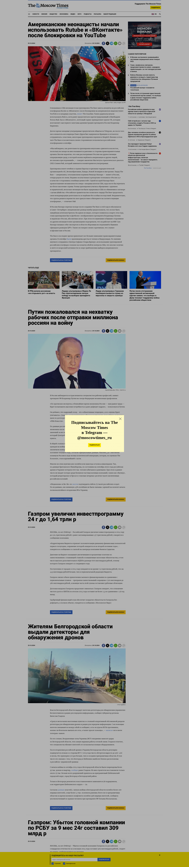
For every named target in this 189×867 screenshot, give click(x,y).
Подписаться (94, 445)
